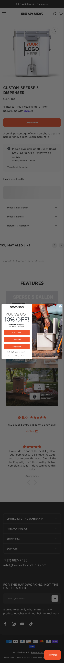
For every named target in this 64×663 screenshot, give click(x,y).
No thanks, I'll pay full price (16, 356)
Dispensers (16, 346)
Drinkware (17, 339)
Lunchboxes (16, 332)
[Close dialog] (60, 306)
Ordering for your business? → (16, 352)
